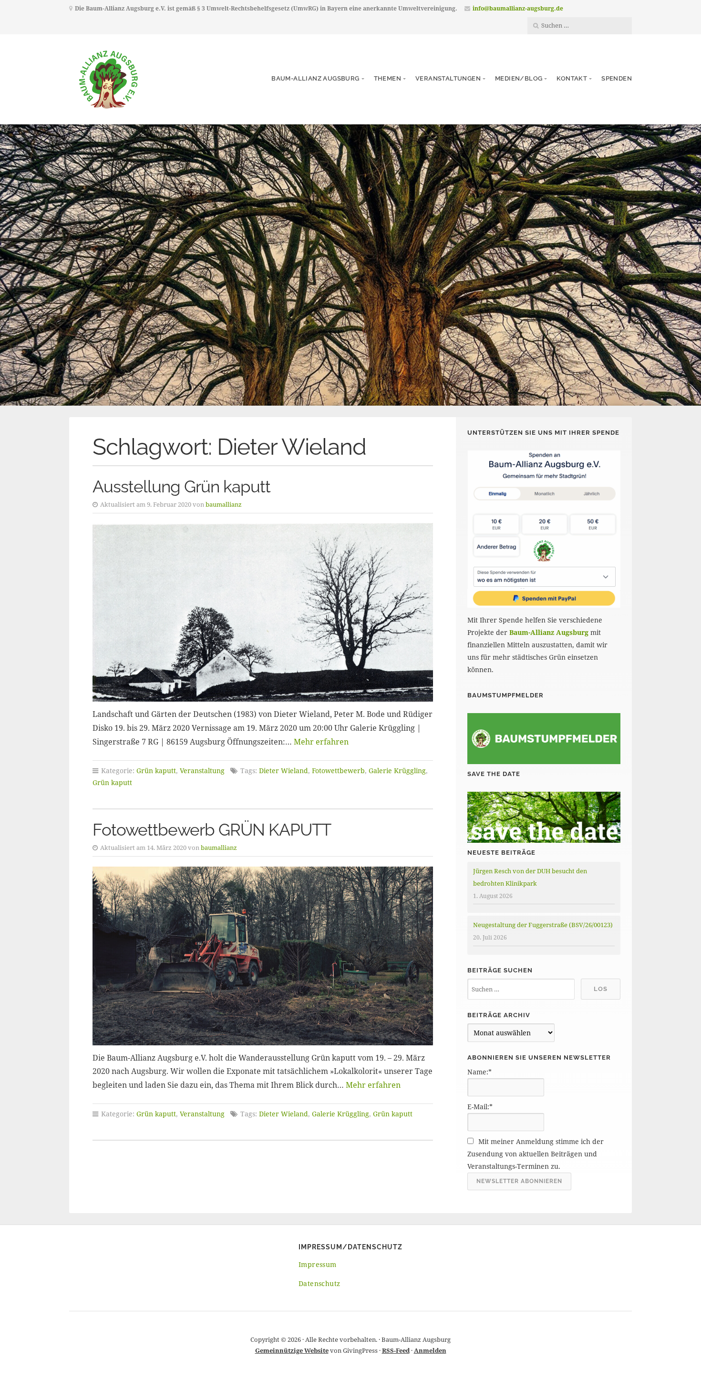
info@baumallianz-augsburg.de (518, 8)
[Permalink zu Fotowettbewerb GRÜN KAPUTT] (263, 956)
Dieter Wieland (283, 770)
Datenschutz (319, 1283)
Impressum (318, 1264)
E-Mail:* (480, 1106)
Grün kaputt (156, 770)
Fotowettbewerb (338, 770)
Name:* (479, 1071)
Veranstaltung (202, 770)
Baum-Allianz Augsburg (315, 78)
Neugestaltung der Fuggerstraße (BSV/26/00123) (543, 924)
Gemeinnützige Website (292, 1350)
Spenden (616, 78)
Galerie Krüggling (397, 770)
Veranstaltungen (448, 78)
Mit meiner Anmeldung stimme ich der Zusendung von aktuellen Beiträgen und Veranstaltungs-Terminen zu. (535, 1154)
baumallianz (224, 504)
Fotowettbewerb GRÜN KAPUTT (212, 829)
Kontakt (572, 78)
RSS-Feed (396, 1350)
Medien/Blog (518, 78)
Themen (387, 78)
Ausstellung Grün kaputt (181, 486)
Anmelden (430, 1350)
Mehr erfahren (321, 741)
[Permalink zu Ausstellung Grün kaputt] (263, 612)
